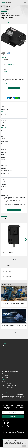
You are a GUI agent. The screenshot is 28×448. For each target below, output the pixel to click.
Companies (4, 359)
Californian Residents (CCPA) (8, 387)
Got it (24, 446)
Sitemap (4, 381)
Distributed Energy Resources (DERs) (10, 371)
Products (4, 351)
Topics (3, 369)
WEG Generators (7, 271)
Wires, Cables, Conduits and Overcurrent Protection (14, 357)
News (3, 361)
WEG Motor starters (7, 274)
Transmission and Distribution (9, 353)
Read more (6, 71)
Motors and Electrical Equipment (9, 355)
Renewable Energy (6, 375)
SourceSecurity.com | (6, 438)
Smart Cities (5, 377)
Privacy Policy (15, 442)
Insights (4, 363)
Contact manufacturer (14, 88)
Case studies (5, 365)
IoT (2, 373)
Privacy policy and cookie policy (9, 385)
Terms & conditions (6, 383)
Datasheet (14, 92)
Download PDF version (15, 209)
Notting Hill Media (9, 432)
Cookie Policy (6, 445)
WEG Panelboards (7, 276)
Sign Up (13, 416)
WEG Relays (6, 269)
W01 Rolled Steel (11, 64)
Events (3, 367)
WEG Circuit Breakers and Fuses (10, 279)
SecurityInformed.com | (14, 438)
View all (13, 259)
